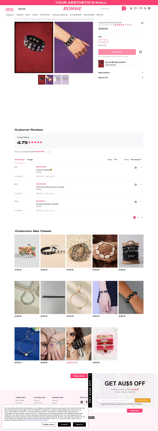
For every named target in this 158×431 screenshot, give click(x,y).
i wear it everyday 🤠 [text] (44, 170)
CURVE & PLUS (45, 15)
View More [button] (79, 376)
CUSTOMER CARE (39, 397)
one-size (50, 176)
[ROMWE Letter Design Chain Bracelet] (27, 297)
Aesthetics (20, 15)
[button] (140, 52)
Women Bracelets (52, 19)
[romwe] (72, 8)
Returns (54, 403)
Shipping (54, 400)
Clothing (35, 15)
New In (28, 15)
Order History (38, 403)
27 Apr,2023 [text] (18, 193)
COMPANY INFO (20, 397)
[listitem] (27, 257)
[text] (54, 167)
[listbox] (131, 8)
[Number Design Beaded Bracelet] (131, 297)
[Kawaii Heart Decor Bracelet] (105, 297)
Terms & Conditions (136, 404)
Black (40, 176)
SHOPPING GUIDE (57, 397)
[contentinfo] (18, 270)
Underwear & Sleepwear (60, 15)
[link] (79, 2)
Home (16, 19)
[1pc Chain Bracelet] (53, 297)
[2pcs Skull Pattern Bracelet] (53, 251)
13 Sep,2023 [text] (18, 176)
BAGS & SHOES (89, 15)
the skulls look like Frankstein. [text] (47, 204)
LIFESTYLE (99, 15)
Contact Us (37, 400)
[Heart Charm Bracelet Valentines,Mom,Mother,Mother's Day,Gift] (27, 343)
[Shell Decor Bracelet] (105, 251)
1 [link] (134, 217)
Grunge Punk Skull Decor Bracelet (110, 22)
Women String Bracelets (66, 19)
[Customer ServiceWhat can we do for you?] (145, 8)
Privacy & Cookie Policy (118, 404)
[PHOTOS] (54, 48)
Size (100, 37)
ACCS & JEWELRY (76, 15)
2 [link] (138, 217)
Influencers (19, 403)
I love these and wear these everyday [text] (50, 187)
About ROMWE (20, 400)
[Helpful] (135, 167)
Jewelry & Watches (24, 19)
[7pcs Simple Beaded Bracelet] (79, 251)
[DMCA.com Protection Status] (91, 417)
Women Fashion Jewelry (38, 19)
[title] (79, 230)
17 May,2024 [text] (18, 210)
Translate (38, 172)
